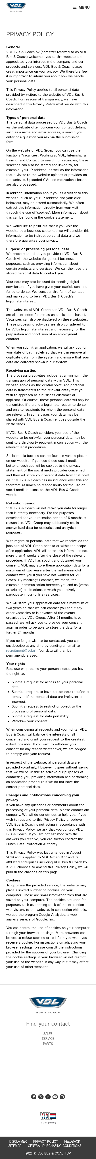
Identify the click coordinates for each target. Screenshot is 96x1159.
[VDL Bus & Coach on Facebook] (33, 1096)
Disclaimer (18, 1141)
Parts (48, 1044)
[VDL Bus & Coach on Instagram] (62, 1096)
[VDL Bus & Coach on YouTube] (55, 1096)
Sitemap (14, 1146)
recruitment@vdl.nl (20, 650)
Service (48, 1039)
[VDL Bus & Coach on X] (40, 1096)
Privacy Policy (45, 1141)
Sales (48, 1034)
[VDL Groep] (48, 1118)
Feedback (72, 1141)
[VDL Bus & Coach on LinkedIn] (47, 1096)
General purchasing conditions (54, 1146)
